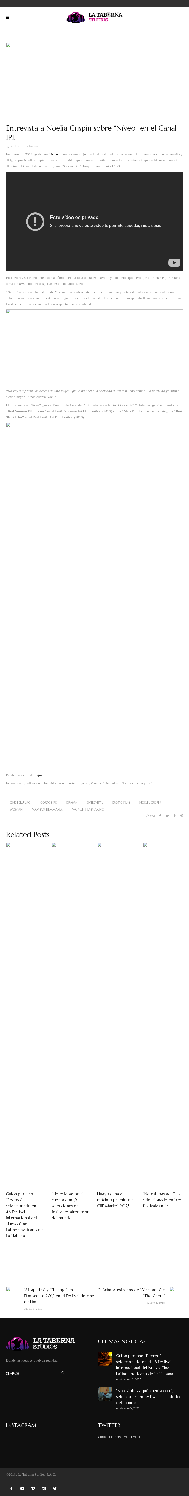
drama (71, 803)
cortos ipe (48, 803)
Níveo (55, 154)
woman (16, 809)
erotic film (121, 803)
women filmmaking (88, 809)
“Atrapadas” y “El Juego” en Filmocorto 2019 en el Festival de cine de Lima (59, 1295)
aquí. (39, 775)
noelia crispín (150, 803)
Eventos (34, 146)
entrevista (95, 803)
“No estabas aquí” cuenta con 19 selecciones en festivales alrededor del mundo (148, 1396)
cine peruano (20, 803)
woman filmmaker (47, 809)
